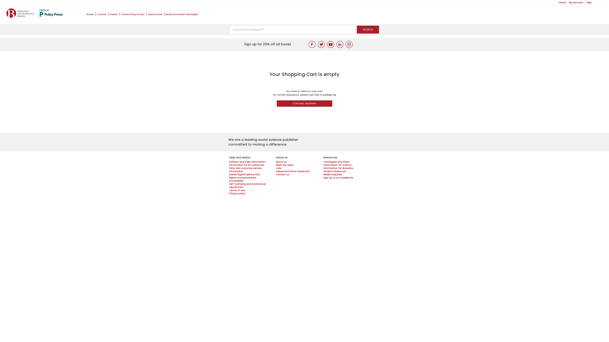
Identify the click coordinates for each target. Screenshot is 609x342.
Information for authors (338, 165)
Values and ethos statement (293, 171)
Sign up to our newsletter (338, 177)
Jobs (278, 168)
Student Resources (335, 171)
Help (589, 2)
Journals (102, 14)
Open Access (155, 14)
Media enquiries (333, 174)
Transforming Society (132, 14)
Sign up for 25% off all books (268, 44)
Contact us (282, 174)
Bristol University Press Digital (182, 14)
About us (281, 161)
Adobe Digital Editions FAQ (244, 174)
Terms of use (237, 190)
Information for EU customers (246, 165)
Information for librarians (338, 168)
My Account (576, 2)
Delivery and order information (247, 161)
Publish (114, 14)
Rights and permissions (242, 177)
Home (562, 2)
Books (90, 14)
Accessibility (236, 180)
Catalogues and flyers (337, 161)
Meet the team (285, 165)
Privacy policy (237, 193)
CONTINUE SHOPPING (304, 103)
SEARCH (368, 29)
